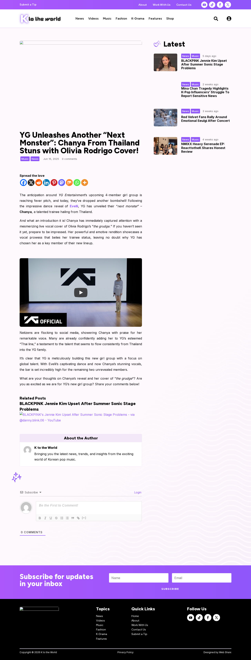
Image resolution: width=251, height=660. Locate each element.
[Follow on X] (228, 5)
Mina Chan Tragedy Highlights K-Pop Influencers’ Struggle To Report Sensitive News (205, 92)
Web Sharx (225, 652)
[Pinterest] (54, 182)
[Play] (80, 292)
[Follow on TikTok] (212, 5)
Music (107, 18)
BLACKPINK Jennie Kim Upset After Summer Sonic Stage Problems (204, 64)
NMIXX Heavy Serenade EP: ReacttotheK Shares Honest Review (203, 147)
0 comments (69, 158)
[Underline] (51, 518)
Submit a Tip (28, 4)
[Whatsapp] (77, 182)
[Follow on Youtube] (204, 5)
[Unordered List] (67, 518)
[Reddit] (38, 182)
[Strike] (56, 518)
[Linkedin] (46, 182)
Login (137, 492)
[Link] (78, 518)
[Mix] (69, 182)
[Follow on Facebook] (220, 5)
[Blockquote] (72, 518)
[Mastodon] (61, 182)
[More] (84, 182)
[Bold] (40, 518)
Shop (170, 18)
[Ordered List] (62, 518)
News (79, 18)
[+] (84, 517)
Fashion (121, 18)
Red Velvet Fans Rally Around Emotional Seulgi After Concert (205, 119)
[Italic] (45, 518)
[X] (31, 182)
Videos (93, 18)
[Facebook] (23, 182)
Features (155, 18)
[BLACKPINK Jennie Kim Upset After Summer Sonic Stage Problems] (81, 420)
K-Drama (137, 18)
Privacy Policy (125, 652)
